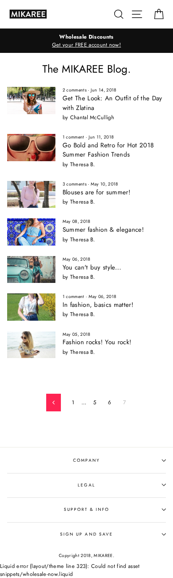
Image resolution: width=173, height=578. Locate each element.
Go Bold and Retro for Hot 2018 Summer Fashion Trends (108, 150)
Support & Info (87, 509)
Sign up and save (86, 534)
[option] (86, 41)
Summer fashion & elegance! (103, 229)
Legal (86, 485)
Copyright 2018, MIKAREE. (86, 555)
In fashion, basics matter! (98, 304)
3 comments (74, 184)
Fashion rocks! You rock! (97, 342)
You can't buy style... (92, 267)
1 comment (73, 137)
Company (86, 460)
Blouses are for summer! (97, 192)
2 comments (74, 90)
